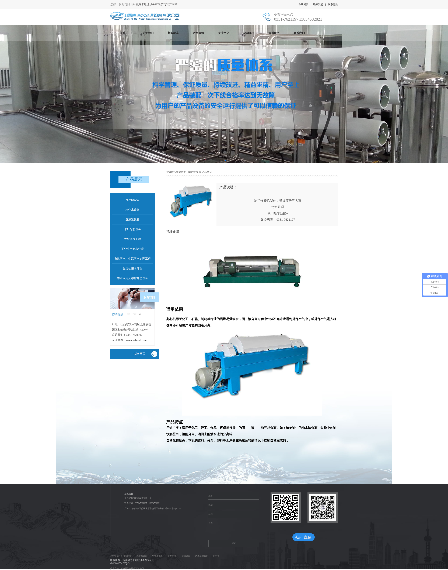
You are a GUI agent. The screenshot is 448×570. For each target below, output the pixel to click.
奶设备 (216, 555)
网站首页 (193, 172)
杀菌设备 (186, 555)
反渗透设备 (132, 219)
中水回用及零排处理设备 (132, 278)
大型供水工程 (132, 239)
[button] (219, 160)
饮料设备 (172, 555)
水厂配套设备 (132, 229)
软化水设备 (132, 209)
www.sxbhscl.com (136, 340)
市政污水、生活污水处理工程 (132, 258)
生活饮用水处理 (132, 268)
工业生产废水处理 (132, 248)
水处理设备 (132, 199)
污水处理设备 (201, 555)
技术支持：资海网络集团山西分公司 (127, 568)
